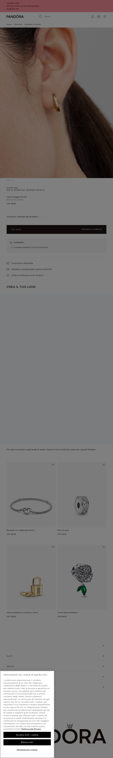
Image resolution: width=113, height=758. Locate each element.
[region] (27, 714)
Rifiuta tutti (27, 742)
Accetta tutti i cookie (27, 735)
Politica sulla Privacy (31, 729)
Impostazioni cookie (27, 749)
